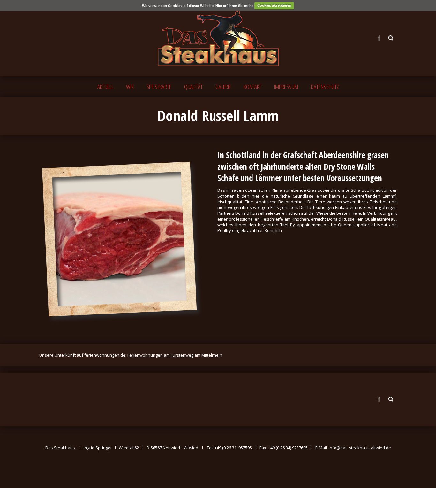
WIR (130, 86)
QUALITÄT (193, 86)
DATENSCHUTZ (325, 86)
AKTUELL (105, 86)
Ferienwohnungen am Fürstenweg (160, 355)
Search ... (391, 38)
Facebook (379, 38)
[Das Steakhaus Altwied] (218, 37)
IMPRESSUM (286, 86)
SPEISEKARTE (159, 86)
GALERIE (223, 86)
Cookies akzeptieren (274, 5)
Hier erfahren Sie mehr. (234, 5)
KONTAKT (252, 86)
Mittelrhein (211, 355)
